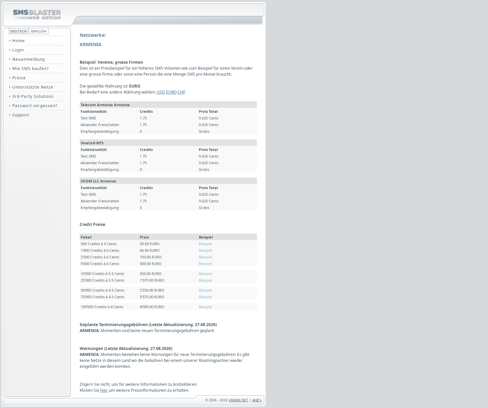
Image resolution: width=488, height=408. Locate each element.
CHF (181, 92)
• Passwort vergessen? (33, 105)
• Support (19, 115)
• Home (17, 40)
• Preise (17, 78)
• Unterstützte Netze (31, 87)
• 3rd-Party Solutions (31, 96)
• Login (16, 50)
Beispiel (205, 243)
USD (161, 92)
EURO (171, 92)
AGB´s (257, 400)
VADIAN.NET (238, 400)
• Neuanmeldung (27, 59)
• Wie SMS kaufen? (29, 68)
